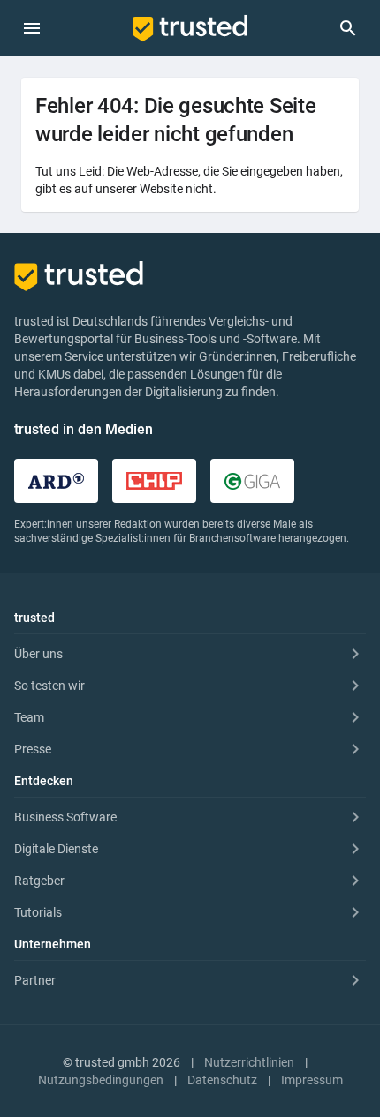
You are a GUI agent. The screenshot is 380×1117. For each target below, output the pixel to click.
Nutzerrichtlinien (249, 1062)
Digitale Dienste (56, 849)
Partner (35, 980)
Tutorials (38, 912)
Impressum (312, 1080)
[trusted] (190, 28)
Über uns (38, 654)
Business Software (65, 817)
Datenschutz (222, 1080)
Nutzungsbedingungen (100, 1080)
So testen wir (49, 685)
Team (29, 717)
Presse (32, 749)
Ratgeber (39, 880)
